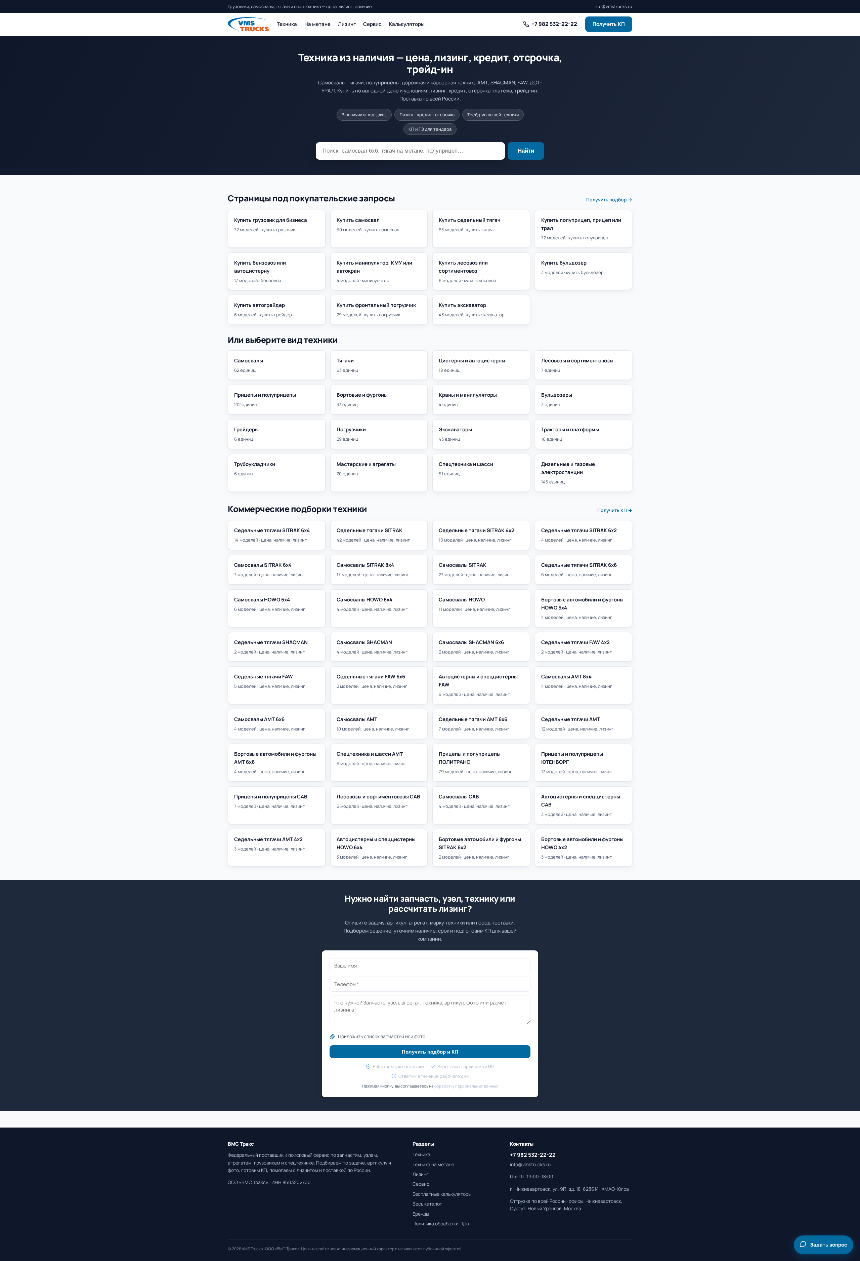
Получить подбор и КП (430, 1052)
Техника (287, 24)
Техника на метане (433, 1164)
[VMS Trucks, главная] (248, 24)
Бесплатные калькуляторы (442, 1194)
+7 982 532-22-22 (533, 1154)
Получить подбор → (609, 199)
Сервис (372, 24)
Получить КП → (614, 510)
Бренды (421, 1214)
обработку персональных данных (466, 1086)
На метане (317, 24)
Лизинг (347, 24)
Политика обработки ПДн (441, 1223)
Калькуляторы (407, 24)
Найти (526, 151)
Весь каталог (427, 1203)
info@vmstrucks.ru (613, 6)
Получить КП (609, 24)
